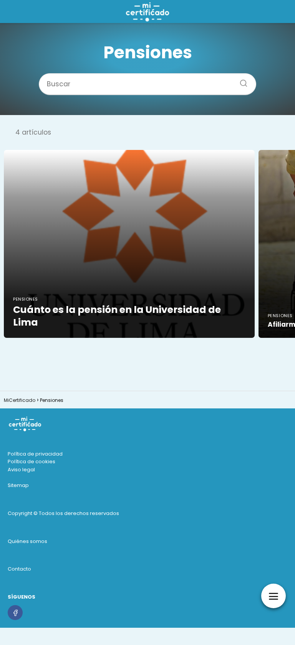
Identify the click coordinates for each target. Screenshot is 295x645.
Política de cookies (31, 461)
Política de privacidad (35, 453)
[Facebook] (15, 612)
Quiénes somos (27, 541)
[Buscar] (241, 81)
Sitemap (18, 485)
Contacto (19, 569)
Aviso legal (21, 469)
